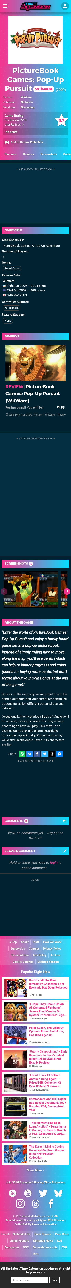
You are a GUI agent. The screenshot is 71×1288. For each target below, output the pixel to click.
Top (14, 942)
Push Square (42, 1234)
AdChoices (57, 1220)
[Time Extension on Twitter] (43, 1194)
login (54, 862)
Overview (11, 154)
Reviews (28, 154)
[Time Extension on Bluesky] (58, 1194)
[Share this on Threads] (52, 754)
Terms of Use (20, 955)
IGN (59, 1240)
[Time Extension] (35, 6)
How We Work (52, 942)
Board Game (12, 268)
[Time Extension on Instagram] (20, 1204)
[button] (67, 591)
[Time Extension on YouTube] (28, 1194)
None (8, 320)
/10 (23, 120)
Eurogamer (12, 1247)
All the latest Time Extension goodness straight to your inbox (35, 1270)
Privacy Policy (52, 948)
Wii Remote (12, 307)
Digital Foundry (19, 1240)
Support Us (17, 948)
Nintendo (27, 102)
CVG (64, 1247)
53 (62, 407)
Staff (36, 942)
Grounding (28, 107)
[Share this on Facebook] (37, 754)
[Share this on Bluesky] (29, 754)
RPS (35, 1254)
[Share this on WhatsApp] (22, 754)
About (25, 942)
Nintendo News (43, 1240)
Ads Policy (39, 955)
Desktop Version (48, 962)
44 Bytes (41, 1220)
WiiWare (26, 97)
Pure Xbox (62, 1234)
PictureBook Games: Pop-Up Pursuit (34, 79)
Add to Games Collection (26, 142)
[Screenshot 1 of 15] (31, 589)
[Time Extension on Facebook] (51, 1204)
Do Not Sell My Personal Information (36, 1224)
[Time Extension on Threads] (35, 1204)
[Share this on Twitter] (44, 754)
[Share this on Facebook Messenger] (59, 754)
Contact (34, 948)
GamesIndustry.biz (45, 1247)
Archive (55, 955)
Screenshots (48, 154)
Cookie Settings (23, 962)
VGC (26, 1247)
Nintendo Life (21, 1234)
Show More (35, 1170)
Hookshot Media (31, 1216)
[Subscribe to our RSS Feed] (12, 1194)
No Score (11, 132)
